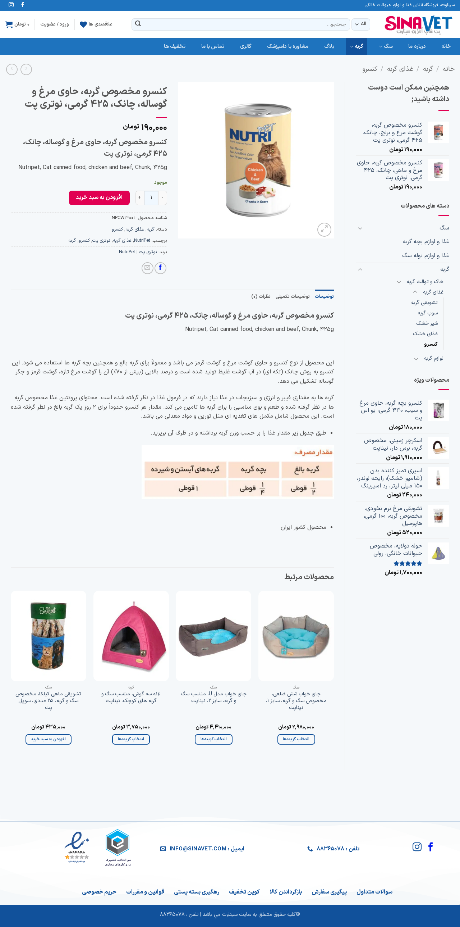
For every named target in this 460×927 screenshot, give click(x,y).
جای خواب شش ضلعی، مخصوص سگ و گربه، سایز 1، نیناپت (296, 701)
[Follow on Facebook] (22, 5)
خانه (446, 46)
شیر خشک (427, 323)
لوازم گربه (433, 358)
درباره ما (417, 46)
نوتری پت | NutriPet (138, 252)
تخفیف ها (174, 46)
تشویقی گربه (424, 302)
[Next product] (26, 69)
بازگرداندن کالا (286, 892)
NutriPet (142, 240)
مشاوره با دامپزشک (287, 46)
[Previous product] (11, 69)
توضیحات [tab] (324, 296)
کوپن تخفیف (244, 892)
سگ (388, 46)
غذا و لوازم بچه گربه (426, 241)
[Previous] (333, 674)
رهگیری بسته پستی (196, 892)
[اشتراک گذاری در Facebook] (160, 268)
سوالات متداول (374, 892)
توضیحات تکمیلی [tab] (293, 296)
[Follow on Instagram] (11, 5)
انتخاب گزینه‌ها (296, 739)
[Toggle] (360, 228)
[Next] (11, 674)
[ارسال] (138, 24)
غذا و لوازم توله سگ (425, 255)
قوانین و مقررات (145, 892)
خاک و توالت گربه (425, 282)
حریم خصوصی (99, 892)
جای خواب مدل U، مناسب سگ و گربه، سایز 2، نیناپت (214, 697)
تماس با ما (213, 46)
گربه (359, 46)
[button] (17, 24)
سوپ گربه (428, 313)
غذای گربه (400, 69)
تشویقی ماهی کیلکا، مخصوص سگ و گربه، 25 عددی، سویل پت (48, 701)
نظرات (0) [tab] (260, 296)
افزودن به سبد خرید (99, 197)
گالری (246, 46)
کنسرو (370, 69)
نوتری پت (101, 240)
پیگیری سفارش (329, 892)
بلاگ (329, 46)
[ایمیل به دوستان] (147, 268)
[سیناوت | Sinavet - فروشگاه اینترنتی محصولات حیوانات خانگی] (419, 24)
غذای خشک (425, 334)
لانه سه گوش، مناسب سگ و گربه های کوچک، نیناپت (131, 697)
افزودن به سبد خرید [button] (48, 739)
